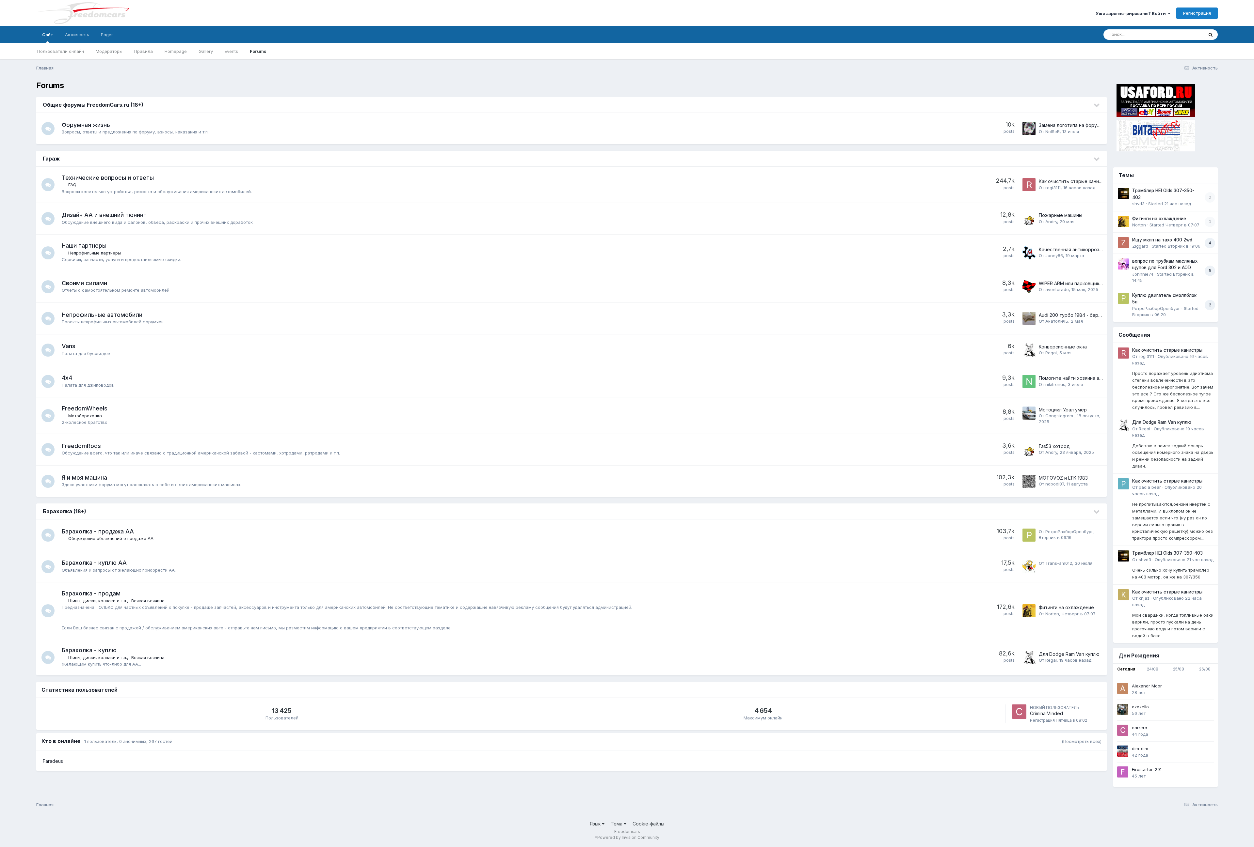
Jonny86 (1054, 255)
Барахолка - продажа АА (98, 531)
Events (231, 51)
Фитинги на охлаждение (1066, 607)
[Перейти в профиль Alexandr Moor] (1122, 688)
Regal (1051, 352)
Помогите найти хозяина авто (1073, 378)
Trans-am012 (1058, 563)
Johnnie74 (1142, 274)
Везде (1188, 34)
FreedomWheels (84, 408)
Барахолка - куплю (89, 650)
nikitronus (1055, 384)
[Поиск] (1210, 34)
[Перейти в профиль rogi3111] (1029, 184)
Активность (77, 34)
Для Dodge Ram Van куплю (1069, 654)
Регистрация (1197, 13)
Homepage (176, 51)
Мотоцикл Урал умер (1063, 409)
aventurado (1057, 289)
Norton (1052, 613)
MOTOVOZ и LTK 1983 (1063, 478)
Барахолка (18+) (64, 511)
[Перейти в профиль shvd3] (1123, 193)
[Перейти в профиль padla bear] (1123, 483)
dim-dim (1140, 748)
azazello (1140, 706)
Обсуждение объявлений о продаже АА (110, 538)
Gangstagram (1059, 415)
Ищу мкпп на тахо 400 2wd (1162, 239)
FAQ (72, 184)
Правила (143, 51)
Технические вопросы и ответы (108, 177)
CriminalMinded (1046, 713)
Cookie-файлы (648, 823)
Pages (107, 34)
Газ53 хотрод (1054, 446)
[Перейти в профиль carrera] (1122, 730)
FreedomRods (81, 445)
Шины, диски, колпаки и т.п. (97, 600)
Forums (258, 51)
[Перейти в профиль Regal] (1029, 350)
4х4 (67, 377)
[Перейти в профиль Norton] (1029, 610)
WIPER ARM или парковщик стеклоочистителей (1092, 283)
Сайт (47, 34)
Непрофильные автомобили (102, 314)
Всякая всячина (148, 600)
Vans (68, 346)
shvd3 (1138, 203)
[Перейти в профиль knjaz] (1123, 594)
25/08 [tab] (1178, 669)
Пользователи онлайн (60, 51)
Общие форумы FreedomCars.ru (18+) (93, 104)
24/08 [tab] (1152, 669)
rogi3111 (1053, 187)
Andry (1051, 221)
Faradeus (53, 761)
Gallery (206, 51)
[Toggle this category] (1097, 105)
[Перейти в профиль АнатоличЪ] (1029, 318)
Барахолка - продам (91, 593)
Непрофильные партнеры (94, 252)
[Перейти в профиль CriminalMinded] (1019, 711)
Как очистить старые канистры (1074, 181)
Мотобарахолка (85, 415)
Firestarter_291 (1147, 769)
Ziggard (1140, 246)
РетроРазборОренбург (1069, 531)
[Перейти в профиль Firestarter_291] (1122, 772)
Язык (596, 823)
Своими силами (84, 283)
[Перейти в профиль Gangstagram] (1029, 413)
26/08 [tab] (1205, 669)
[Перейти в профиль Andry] (1029, 218)
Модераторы (109, 51)
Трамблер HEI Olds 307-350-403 (1167, 553)
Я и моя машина (84, 477)
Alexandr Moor (1147, 685)
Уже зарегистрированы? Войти (1132, 13)
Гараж (51, 158)
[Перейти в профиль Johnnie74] (1123, 264)
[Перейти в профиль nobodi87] (1029, 481)
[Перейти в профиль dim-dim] (1122, 751)
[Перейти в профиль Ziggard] (1123, 242)
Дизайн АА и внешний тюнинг (104, 214)
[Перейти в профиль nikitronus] (1029, 381)
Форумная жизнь (86, 124)
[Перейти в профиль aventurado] (1029, 286)
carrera (1139, 727)
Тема (617, 823)
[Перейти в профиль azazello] (1122, 709)
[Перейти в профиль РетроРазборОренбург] (1029, 535)
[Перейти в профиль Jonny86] (1029, 252)
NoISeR (1052, 131)
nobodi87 (1054, 483)
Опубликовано (1184, 559)
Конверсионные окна (1063, 346)
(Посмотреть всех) (1081, 741)
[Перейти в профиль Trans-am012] (1029, 566)
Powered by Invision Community (628, 837)
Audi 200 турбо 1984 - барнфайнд (1077, 315)
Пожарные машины (1060, 215)
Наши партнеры (84, 245)
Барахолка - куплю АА (94, 562)
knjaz (1144, 598)
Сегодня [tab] (1126, 669)
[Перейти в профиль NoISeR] (1029, 128)
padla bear (1150, 487)
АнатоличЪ (1056, 321)
